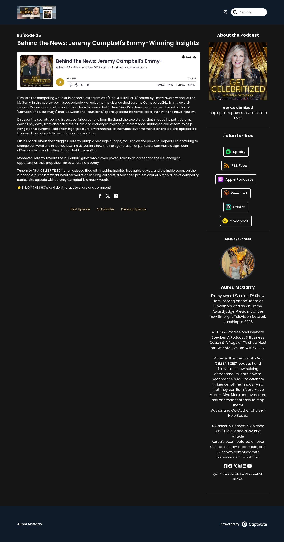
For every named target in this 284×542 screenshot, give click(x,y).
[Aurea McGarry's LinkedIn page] (244, 466)
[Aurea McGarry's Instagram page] (240, 466)
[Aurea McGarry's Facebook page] (225, 466)
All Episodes (105, 209)
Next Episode (80, 209)
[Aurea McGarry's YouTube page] (249, 466)
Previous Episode (133, 209)
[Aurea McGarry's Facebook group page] (230, 466)
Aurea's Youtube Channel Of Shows (240, 476)
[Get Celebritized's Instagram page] (225, 12)
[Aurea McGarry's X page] (235, 466)
